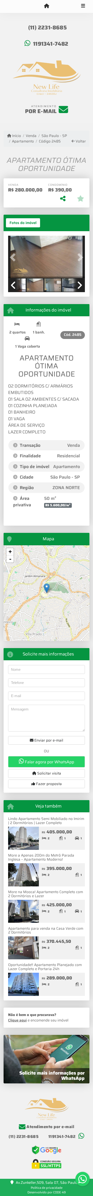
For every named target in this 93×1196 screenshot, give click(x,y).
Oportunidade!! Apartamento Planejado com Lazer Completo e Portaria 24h (45, 967)
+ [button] (10, 552)
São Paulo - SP (54, 136)
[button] (14, 257)
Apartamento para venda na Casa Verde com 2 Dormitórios (45, 930)
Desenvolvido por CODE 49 (46, 1192)
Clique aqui (17, 1020)
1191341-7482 (50, 43)
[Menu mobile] (46, 6)
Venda (31, 136)
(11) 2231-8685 (47, 27)
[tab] (23, 222)
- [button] (10, 559)
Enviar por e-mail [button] (48, 740)
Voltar (80, 141)
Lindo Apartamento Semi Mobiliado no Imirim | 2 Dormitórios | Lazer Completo (46, 821)
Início (16, 136)
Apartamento (23, 141)
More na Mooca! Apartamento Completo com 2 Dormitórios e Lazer (45, 894)
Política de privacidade (46, 1187)
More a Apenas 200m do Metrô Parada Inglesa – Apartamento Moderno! (41, 857)
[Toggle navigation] (83, 6)
